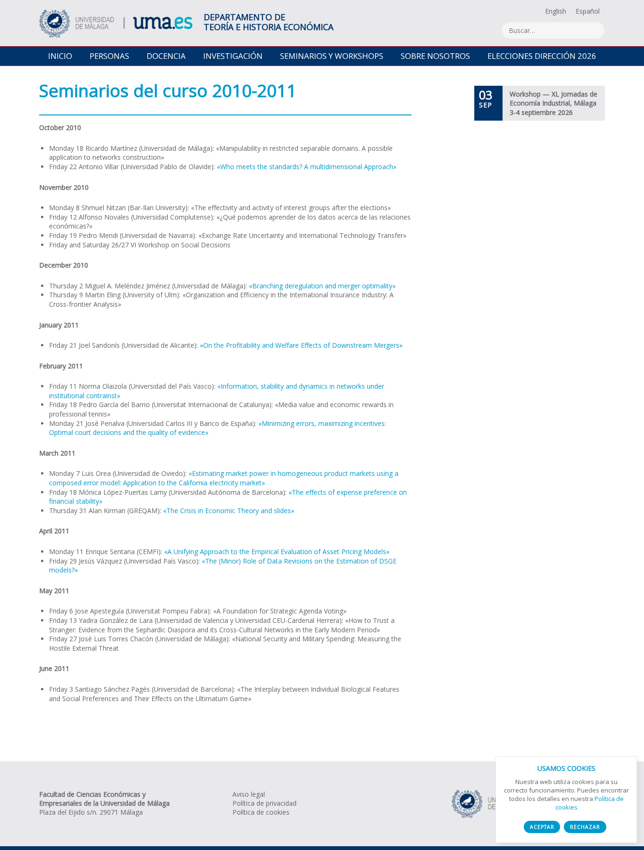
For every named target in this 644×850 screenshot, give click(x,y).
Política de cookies (260, 812)
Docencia (166, 55)
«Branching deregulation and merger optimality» (322, 285)
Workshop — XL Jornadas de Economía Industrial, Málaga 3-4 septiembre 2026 (553, 103)
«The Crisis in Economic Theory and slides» (228, 510)
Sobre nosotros (435, 55)
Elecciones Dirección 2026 (541, 55)
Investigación (233, 55)
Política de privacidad (264, 803)
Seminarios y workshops (331, 55)
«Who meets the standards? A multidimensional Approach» (306, 166)
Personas (109, 55)
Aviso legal (248, 794)
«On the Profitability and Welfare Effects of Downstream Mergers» (301, 345)
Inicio (60, 55)
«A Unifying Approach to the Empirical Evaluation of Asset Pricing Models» (276, 551)
